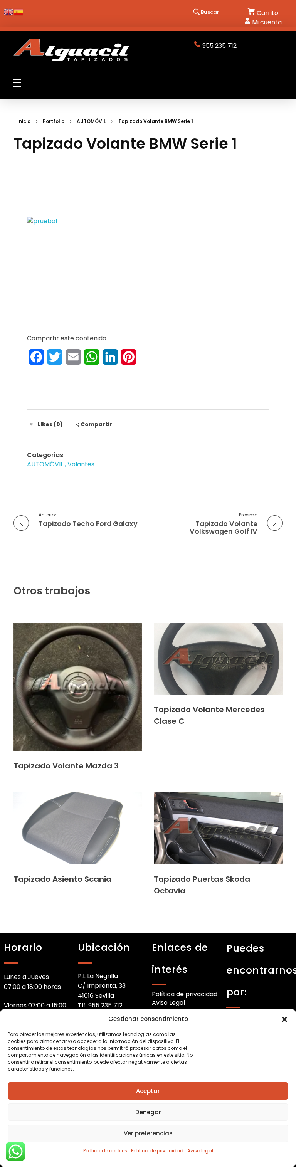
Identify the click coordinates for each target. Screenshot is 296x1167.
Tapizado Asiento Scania (62, 879)
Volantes (80, 464)
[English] (9, 11)
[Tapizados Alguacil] (71, 50)
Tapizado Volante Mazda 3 (66, 765)
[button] (284, 1019)
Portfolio (53, 121)
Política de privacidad (157, 1150)
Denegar (148, 1112)
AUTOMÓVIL (91, 121)
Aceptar (148, 1091)
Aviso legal (200, 1150)
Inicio (23, 121)
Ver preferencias (148, 1133)
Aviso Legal (168, 1002)
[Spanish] (19, 11)
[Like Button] (31, 424)
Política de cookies (105, 1150)
